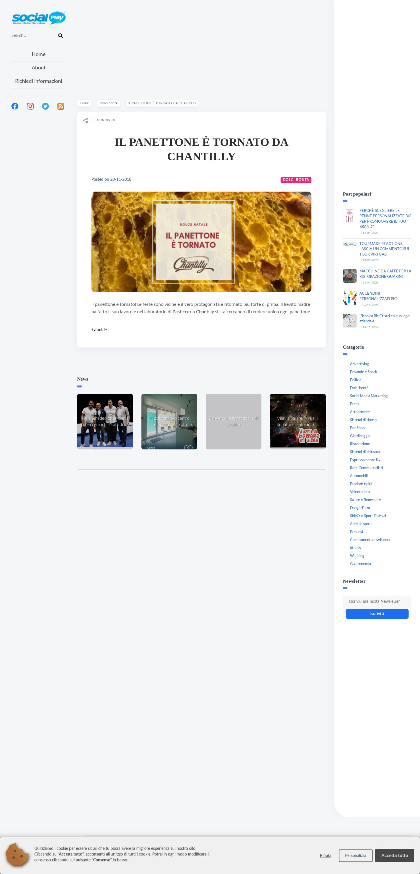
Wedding (357, 556)
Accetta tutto (394, 855)
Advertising (359, 364)
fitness (355, 548)
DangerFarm (360, 508)
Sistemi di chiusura (365, 452)
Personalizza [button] (355, 856)
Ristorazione (360, 444)
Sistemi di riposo (363, 420)
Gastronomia (360, 564)
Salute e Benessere (365, 500)
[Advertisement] (38, 188)
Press (354, 404)
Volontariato (360, 492)
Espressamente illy (365, 460)
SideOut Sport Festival (368, 516)
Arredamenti (360, 412)
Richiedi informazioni (38, 81)
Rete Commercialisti (366, 468)
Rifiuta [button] (325, 856)
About (38, 68)
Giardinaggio (360, 436)
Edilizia (355, 380)
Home (39, 54)
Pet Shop (357, 428)
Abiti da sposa (361, 524)
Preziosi (356, 532)
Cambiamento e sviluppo (370, 540)
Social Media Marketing (369, 396)
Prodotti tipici (361, 484)
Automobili (359, 476)
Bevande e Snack (363, 372)
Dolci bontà (108, 103)
